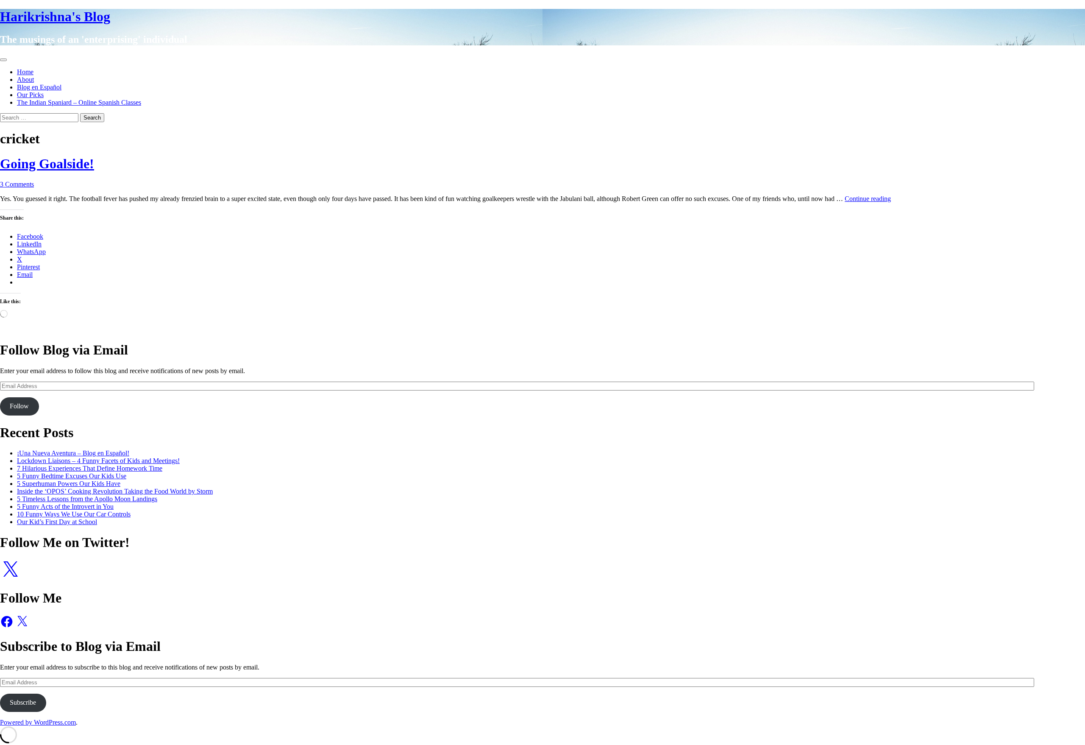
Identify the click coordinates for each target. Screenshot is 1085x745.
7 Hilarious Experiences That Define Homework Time (89, 468)
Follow (19, 406)
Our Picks (30, 94)
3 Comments (17, 184)
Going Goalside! (47, 163)
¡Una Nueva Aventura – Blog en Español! (73, 453)
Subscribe (23, 702)
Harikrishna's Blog (55, 16)
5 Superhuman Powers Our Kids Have (68, 483)
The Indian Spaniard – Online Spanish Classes (79, 102)
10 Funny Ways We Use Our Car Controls (74, 514)
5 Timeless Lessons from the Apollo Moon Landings (87, 498)
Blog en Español (39, 87)
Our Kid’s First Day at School (57, 521)
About (25, 79)
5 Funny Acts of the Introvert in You (65, 506)
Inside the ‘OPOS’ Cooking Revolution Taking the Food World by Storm (115, 491)
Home (25, 71)
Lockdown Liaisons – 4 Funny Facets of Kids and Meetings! (98, 460)
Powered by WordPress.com (38, 722)
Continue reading (868, 198)
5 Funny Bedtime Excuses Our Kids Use (71, 476)
